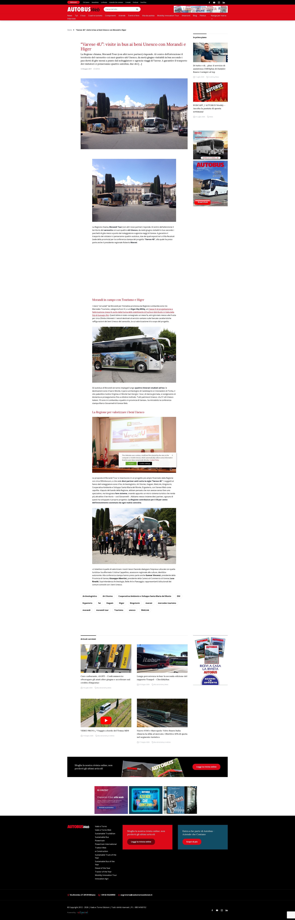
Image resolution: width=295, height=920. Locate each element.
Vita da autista (148, 15)
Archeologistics (90, 596)
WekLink (145, 610)
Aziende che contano (116, 2)
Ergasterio (87, 603)
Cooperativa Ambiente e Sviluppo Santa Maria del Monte (144, 596)
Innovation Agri (101, 878)
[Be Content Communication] (83, 912)
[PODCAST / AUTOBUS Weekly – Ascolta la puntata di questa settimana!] (210, 92)
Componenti (110, 15)
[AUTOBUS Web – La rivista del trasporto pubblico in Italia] (83, 9)
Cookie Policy (154, 460)
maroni (149, 603)
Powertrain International (106, 844)
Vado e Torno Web (103, 830)
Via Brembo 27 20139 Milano (82, 895)
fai (99, 603)
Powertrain (100, 840)
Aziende (122, 15)
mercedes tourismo (167, 603)
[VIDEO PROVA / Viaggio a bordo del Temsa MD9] (106, 713)
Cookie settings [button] (144, 463)
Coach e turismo (95, 15)
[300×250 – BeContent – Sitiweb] (111, 800)
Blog (195, 15)
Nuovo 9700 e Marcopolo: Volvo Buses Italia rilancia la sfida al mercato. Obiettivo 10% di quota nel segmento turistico (162, 733)
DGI (178, 596)
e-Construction (101, 851)
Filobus (203, 15)
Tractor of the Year (103, 871)
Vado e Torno (101, 826)
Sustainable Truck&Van (105, 833)
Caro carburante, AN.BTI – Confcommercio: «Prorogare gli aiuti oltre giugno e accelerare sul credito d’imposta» (105, 679)
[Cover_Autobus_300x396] (210, 183)
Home (69, 30)
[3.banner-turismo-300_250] (210, 145)
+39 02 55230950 (107, 895)
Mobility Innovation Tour (168, 15)
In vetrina (212, 77)
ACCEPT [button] (131, 463)
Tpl (76, 15)
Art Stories (108, 596)
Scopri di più (192, 841)
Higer (121, 603)
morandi (86, 610)
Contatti (128, 2)
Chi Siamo (86, 2)
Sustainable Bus (102, 837)
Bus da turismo (102, 688)
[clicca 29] (201, 9)
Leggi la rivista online (206, 767)
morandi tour (102, 610)
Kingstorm (135, 603)
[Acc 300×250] (145, 800)
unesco (132, 610)
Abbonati (73, 2)
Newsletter (95, 2)
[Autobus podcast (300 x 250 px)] (180, 800)
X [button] (172, 455)
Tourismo (118, 610)
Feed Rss (143, 2)
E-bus (83, 15)
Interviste (71, 18)
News (69, 15)
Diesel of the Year (102, 868)
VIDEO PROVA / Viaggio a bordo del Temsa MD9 (105, 730)
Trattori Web (100, 847)
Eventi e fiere (133, 15)
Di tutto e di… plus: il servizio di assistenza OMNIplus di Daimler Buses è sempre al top (209, 68)
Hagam (109, 603)
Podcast (135, 2)
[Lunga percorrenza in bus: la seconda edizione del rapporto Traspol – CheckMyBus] (162, 658)
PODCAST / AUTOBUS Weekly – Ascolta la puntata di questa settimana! (209, 108)
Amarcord (186, 15)
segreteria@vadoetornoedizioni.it (136, 895)
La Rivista (104, 2)
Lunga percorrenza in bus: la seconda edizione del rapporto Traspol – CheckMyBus (162, 678)
